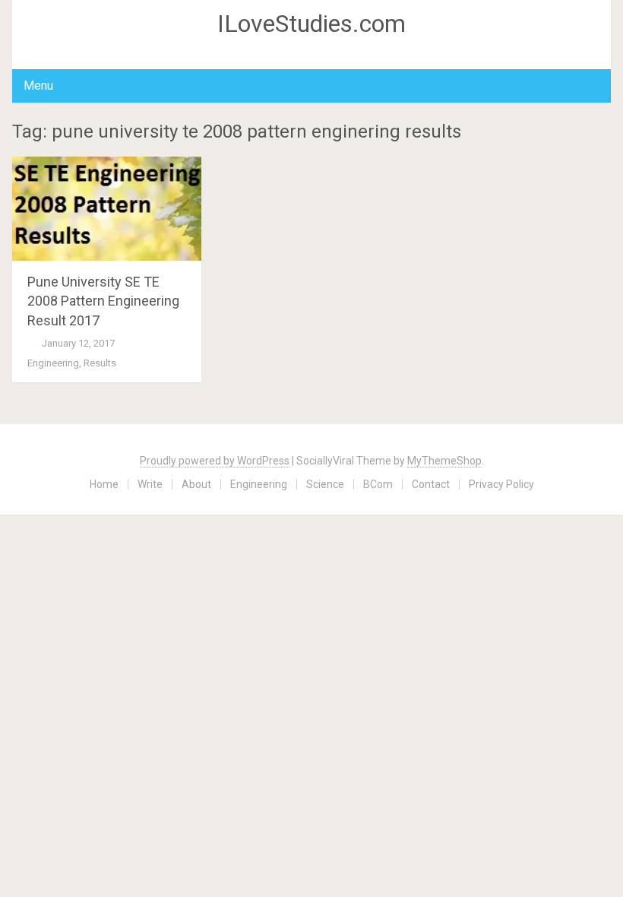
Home (104, 484)
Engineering (53, 363)
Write (150, 484)
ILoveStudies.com (311, 23)
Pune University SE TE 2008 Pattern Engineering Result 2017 (103, 301)
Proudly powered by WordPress (214, 461)
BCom (378, 484)
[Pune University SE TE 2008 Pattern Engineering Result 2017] (106, 209)
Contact (431, 484)
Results (100, 363)
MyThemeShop (444, 461)
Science (325, 484)
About (196, 484)
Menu (38, 85)
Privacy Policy (501, 484)
